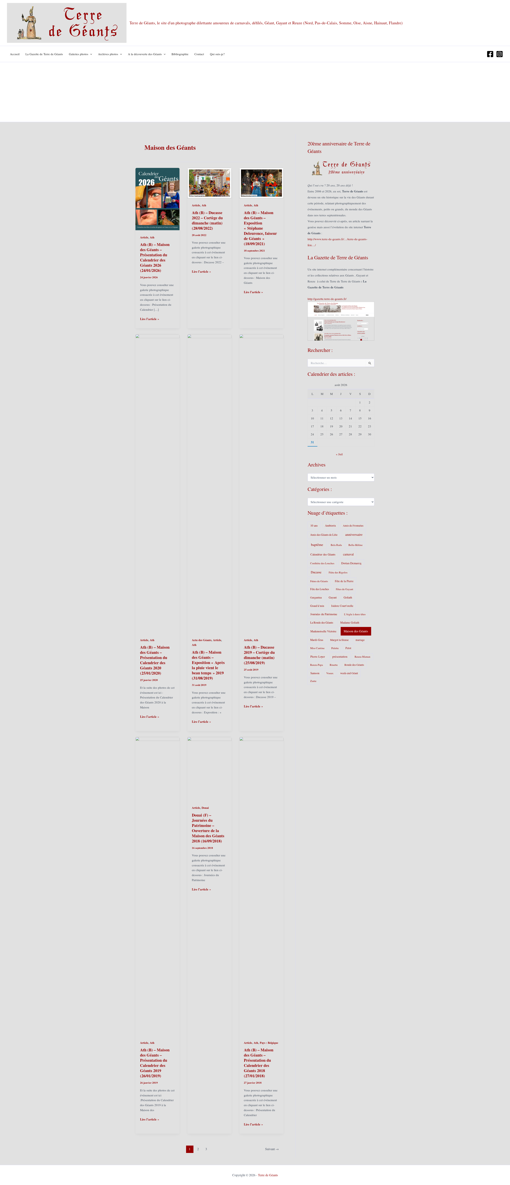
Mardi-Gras (316, 640)
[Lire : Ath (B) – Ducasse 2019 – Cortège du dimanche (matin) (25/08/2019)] (261, 483)
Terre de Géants (268, 1175)
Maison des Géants (356, 631)
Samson (314, 673)
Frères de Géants (319, 581)
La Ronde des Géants (321, 622)
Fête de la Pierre (344, 581)
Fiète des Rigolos (338, 572)
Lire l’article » (149, 318)
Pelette (335, 648)
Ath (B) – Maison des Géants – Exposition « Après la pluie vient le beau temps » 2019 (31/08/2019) (208, 665)
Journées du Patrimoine (323, 614)
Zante (313, 681)
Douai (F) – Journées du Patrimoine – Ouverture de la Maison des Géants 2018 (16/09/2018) (208, 828)
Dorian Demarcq (351, 563)
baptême (317, 544)
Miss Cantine (317, 648)
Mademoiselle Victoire (323, 631)
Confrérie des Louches (322, 563)
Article (144, 237)
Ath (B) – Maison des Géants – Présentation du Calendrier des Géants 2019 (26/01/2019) (155, 1063)
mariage (360, 640)
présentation (339, 656)
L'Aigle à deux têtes (355, 614)
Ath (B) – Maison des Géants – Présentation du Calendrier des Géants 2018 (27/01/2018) (258, 1063)
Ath (152, 237)
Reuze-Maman (362, 656)
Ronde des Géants (354, 665)
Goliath (348, 597)
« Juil (339, 454)
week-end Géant (349, 673)
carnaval (348, 554)
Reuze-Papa (316, 665)
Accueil (15, 54)
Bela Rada (336, 545)
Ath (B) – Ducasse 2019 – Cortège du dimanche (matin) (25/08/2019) (259, 655)
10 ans (314, 525)
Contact (199, 54)
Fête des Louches (319, 589)
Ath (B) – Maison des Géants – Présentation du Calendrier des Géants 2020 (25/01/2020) (155, 660)
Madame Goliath (349, 622)
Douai (205, 808)
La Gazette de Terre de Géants (44, 54)
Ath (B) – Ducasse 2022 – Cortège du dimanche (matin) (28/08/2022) (207, 220)
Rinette (334, 665)
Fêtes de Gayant (344, 589)
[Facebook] (490, 54)
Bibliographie (180, 54)
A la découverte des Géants (145, 54)
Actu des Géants (201, 640)
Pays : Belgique (269, 1043)
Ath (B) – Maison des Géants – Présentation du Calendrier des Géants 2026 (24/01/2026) (155, 257)
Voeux (329, 673)
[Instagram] (499, 54)
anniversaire (354, 534)
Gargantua (316, 597)
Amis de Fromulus (353, 525)
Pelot (348, 648)
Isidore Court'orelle (342, 606)
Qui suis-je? (217, 54)
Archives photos (108, 54)
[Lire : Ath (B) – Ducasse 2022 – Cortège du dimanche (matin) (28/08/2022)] (209, 182)
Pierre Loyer (317, 656)
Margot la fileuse (339, 640)
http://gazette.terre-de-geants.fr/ (327, 299)
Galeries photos (78, 54)
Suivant (272, 1149)
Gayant (333, 597)
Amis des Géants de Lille (323, 535)
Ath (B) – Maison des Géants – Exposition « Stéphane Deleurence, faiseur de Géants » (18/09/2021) (260, 228)
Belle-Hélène (355, 545)
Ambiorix (330, 525)
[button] (90, 54)
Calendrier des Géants (322, 554)
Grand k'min (317, 606)
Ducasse (316, 572)
